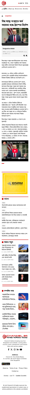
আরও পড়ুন (8, 242)
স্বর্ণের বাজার (19, 9)
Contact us (15, 371)
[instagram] (15, 350)
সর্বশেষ (6, 199)
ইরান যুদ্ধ (12, 9)
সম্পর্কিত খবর (9, 291)
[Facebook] (8, 350)
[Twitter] (11, 350)
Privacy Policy (23, 368)
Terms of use (13, 368)
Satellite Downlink (21, 375)
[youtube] (21, 350)
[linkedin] (17, 350)
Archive (6, 375)
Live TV (12, 375)
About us (5, 368)
